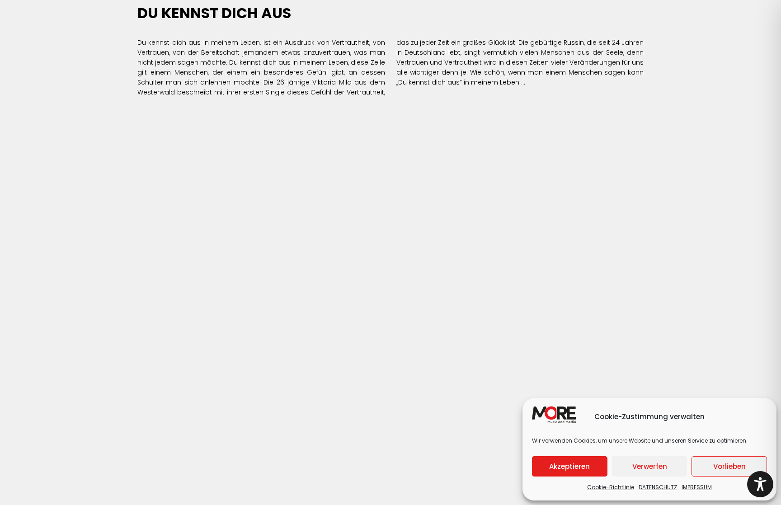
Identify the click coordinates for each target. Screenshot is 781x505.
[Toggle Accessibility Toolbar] (760, 484)
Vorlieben (729, 466)
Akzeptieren (569, 466)
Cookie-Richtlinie (610, 487)
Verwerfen (649, 466)
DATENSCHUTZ (658, 487)
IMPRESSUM (697, 487)
